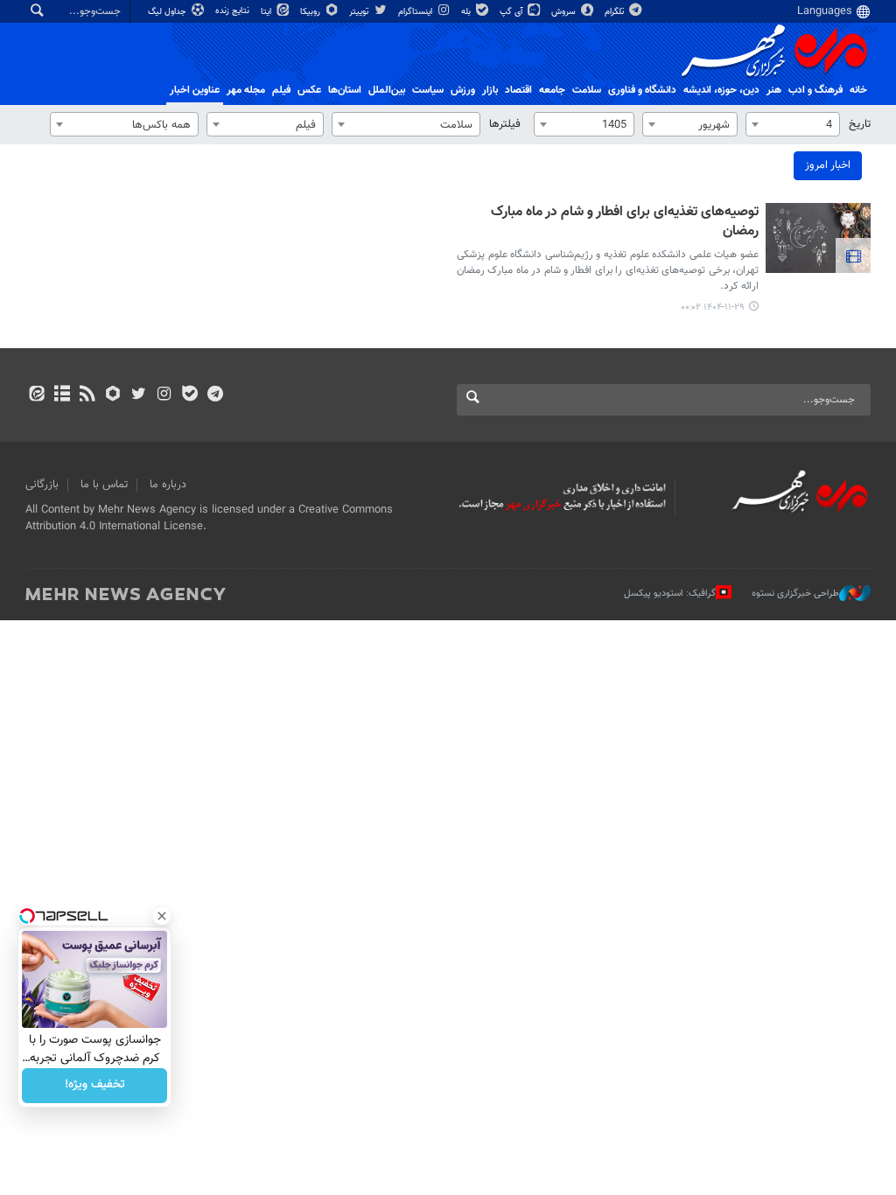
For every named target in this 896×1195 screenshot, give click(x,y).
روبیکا (311, 11)
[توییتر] (139, 395)
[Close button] (162, 916)
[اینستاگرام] (164, 395)
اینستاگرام (416, 11)
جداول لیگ (168, 11)
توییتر (360, 11)
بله (467, 11)
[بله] (189, 395)
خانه (858, 90)
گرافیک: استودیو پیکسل (670, 592)
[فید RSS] (87, 395)
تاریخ (860, 124)
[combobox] (793, 124)
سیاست (428, 90)
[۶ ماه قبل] (818, 238)
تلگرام (615, 11)
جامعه (552, 90)
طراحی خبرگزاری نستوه (795, 592)
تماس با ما (104, 484)
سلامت (586, 90)
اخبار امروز (827, 165)
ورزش (463, 90)
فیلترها (505, 124)
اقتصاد (518, 90)
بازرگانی (42, 484)
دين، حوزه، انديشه (721, 90)
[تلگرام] (215, 395)
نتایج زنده (233, 10)
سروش (564, 11)
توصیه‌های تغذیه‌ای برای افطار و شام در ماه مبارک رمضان (625, 222)
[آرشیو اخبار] (62, 395)
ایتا (267, 11)
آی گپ (512, 11)
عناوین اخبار (195, 90)
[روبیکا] (113, 395)
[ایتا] (36, 395)
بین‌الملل (386, 90)
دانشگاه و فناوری (642, 90)
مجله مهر (246, 90)
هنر (773, 90)
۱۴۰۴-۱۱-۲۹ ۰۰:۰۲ (713, 307)
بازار (490, 90)
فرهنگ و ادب (815, 90)
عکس (309, 90)
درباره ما (168, 484)
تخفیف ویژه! (95, 1085)
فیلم (281, 90)
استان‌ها (344, 90)
